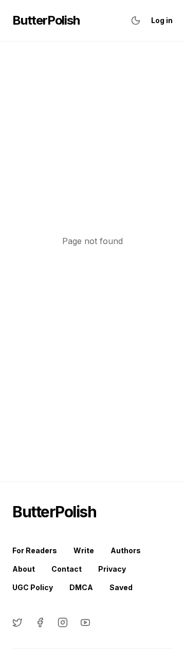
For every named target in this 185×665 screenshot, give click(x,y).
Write (83, 550)
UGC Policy (32, 587)
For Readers (34, 550)
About (23, 569)
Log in (162, 20)
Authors (125, 550)
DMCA (81, 587)
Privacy (112, 569)
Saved (121, 587)
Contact (66, 569)
